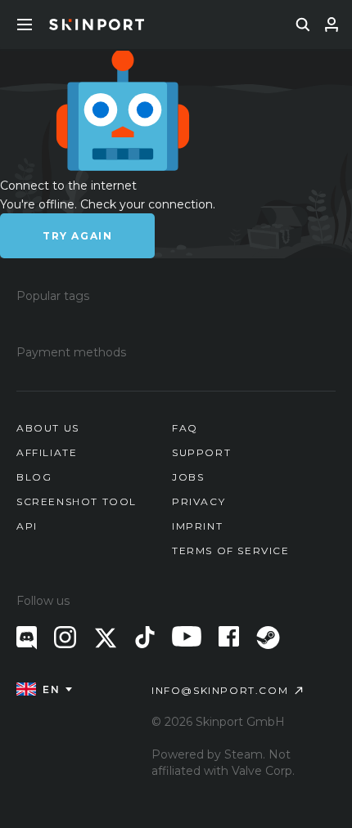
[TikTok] (145, 637)
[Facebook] (229, 636)
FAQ (185, 428)
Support (201, 452)
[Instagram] (65, 637)
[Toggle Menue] (24, 24)
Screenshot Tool (76, 501)
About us (47, 428)
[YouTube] (186, 636)
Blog (34, 477)
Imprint (197, 526)
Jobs (188, 477)
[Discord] (26, 638)
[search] (303, 24)
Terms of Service (231, 550)
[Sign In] (331, 24)
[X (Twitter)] (105, 638)
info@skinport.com (219, 690)
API (27, 526)
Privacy (198, 501)
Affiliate (46, 452)
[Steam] (268, 637)
